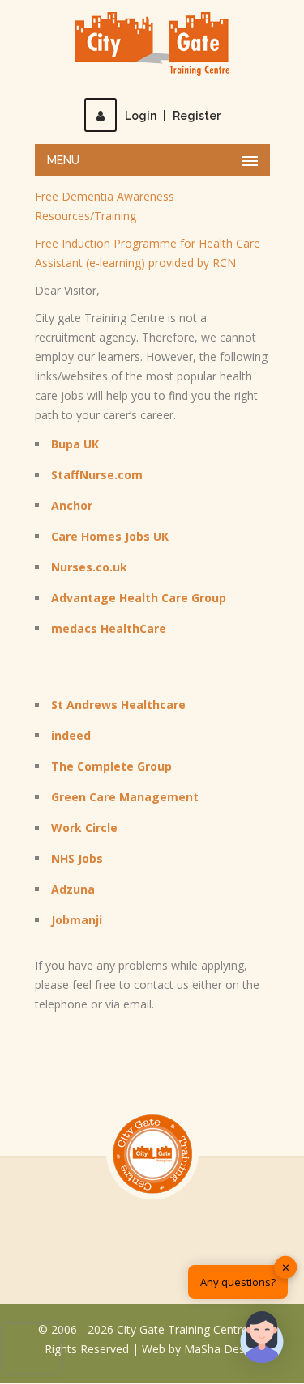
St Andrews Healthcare (118, 704)
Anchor (71, 505)
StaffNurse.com (97, 474)
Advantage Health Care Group (138, 597)
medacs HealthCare (108, 628)
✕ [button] (285, 1266)
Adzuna (73, 889)
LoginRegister (173, 115)
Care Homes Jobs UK (110, 536)
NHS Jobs (77, 858)
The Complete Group (111, 766)
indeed (71, 735)
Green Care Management (125, 797)
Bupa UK (75, 444)
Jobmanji (76, 920)
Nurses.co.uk (89, 567)
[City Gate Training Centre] (152, 44)
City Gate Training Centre (182, 1329)
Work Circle (84, 827)
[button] (262, 1339)
